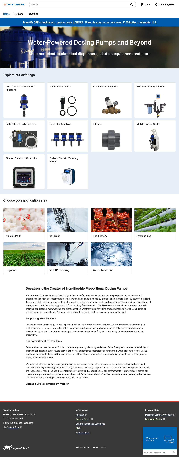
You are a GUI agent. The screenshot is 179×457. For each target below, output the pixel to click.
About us (80, 414)
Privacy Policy (83, 419)
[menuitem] (6, 14)
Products (18, 14)
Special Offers (83, 432)
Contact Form (12, 427)
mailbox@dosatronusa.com (19, 423)
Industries (33, 13)
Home (6, 14)
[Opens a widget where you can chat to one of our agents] (160, 441)
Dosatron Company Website (159, 414)
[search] (131, 4)
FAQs (78, 428)
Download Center (153, 419)
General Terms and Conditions (90, 423)
